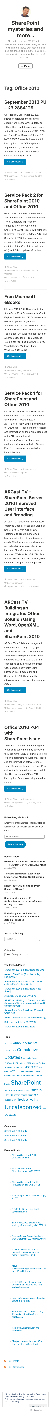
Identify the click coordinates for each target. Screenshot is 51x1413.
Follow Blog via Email (16, 817)
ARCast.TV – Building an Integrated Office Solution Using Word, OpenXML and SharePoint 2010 (22, 619)
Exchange (35, 1058)
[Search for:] (22, 939)
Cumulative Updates (32, 172)
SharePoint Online (14, 1090)
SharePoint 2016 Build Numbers (19, 1027)
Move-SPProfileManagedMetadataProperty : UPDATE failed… (29, 1268)
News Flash (27, 704)
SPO (36, 1095)
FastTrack (8, 1063)
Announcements (14, 370)
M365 (29, 1063)
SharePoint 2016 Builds (15, 1131)
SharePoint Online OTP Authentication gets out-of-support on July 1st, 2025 (24, 901)
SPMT (30, 1095)
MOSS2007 (31, 1067)
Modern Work (19, 1067)
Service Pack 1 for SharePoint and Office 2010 (23, 398)
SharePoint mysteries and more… (26, 29)
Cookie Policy (14, 1402)
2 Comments (12, 176)
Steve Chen (12, 172)
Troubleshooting (27, 1099)
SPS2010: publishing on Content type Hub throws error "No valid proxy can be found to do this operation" (25, 1003)
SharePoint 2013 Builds (15, 1135)
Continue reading (13, 162)
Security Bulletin (29, 1075)
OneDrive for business (26, 1071)
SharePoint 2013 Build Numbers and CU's (24, 970)
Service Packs (13, 270)
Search (19, 1075)
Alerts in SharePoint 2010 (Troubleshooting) (25, 1017)
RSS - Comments (15, 1367)
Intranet (22, 1063)
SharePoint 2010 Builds (15, 1140)
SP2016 (17, 1095)
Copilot (13, 1051)
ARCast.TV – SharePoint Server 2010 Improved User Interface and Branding (23, 503)
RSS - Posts (13, 1361)
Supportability (10, 1100)
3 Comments (12, 472)
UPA (44, 1109)
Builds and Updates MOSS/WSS (20, 1022)
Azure (40, 1044)
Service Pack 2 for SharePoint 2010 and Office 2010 (23, 200)
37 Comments (13, 277)
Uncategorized (29, 469)
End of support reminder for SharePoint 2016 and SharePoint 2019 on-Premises (22, 916)
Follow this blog (15, 844)
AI (5, 1044)
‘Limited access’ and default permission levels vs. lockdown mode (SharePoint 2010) (26, 1252)
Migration (9, 1067)
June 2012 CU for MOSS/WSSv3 (20, 996)
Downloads (26, 1058)
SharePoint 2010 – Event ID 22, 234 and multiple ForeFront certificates (27, 1314)
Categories (9, 950)
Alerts (9, 1044)
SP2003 (27, 1091)
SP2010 (35, 270)
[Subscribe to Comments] (5, 1367)
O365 (13, 1071)
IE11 (17, 1063)
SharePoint (25, 270)
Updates (8, 274)
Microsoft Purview (38, 1063)
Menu (27, 66)
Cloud (7, 1051)
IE (13, 1063)
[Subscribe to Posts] (5, 1361)
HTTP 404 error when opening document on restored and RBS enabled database (27, 1284)
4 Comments (12, 374)
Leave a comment (15, 583)
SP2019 (24, 1095)
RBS (13, 1075)
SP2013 (9, 1095)
